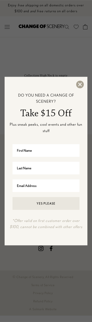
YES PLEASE (46, 203)
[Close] (80, 84)
